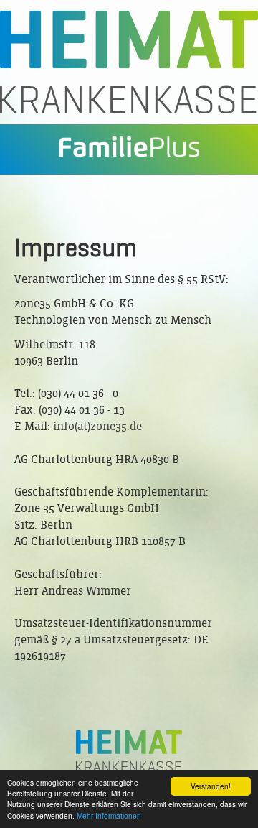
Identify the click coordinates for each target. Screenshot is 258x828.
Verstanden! (211, 786)
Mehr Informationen (109, 815)
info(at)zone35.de (97, 426)
